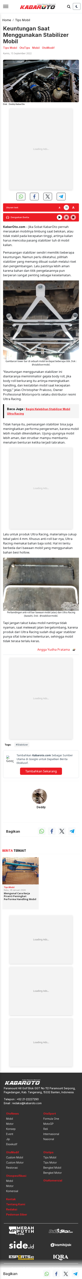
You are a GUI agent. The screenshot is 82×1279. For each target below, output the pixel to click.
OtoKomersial (52, 1180)
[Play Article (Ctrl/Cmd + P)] (59, 217)
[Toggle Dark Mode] (76, 6)
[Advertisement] (41, 149)
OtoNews (12, 1113)
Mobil (9, 1118)
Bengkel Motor (52, 1172)
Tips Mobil (22, 20)
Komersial (12, 1191)
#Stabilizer (22, 744)
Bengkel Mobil (52, 1167)
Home (6, 20)
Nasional (48, 1139)
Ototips (48, 1152)
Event (9, 1134)
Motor (10, 1123)
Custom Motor (15, 1162)
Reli (45, 1128)
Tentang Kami (15, 1204)
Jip (8, 1139)
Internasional (51, 1134)
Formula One (51, 1118)
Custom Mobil (14, 1157)
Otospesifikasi (16, 1175)
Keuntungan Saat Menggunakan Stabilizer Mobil (36, 35)
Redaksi (11, 1209)
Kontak (11, 1199)
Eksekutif (11, 1144)
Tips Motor (50, 1162)
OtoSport (49, 1113)
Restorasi (12, 1167)
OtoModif (12, 1152)
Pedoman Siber (16, 1214)
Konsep (11, 1128)
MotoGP (48, 1123)
